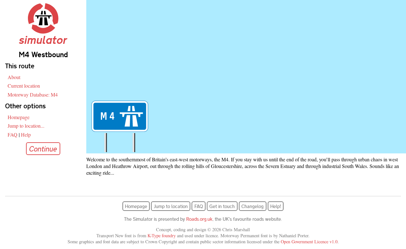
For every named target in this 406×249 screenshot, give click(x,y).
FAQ (12, 134)
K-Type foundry (161, 235)
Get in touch (222, 206)
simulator (43, 39)
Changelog (252, 206)
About (14, 77)
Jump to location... (26, 125)
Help (26, 134)
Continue (43, 148)
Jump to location (171, 206)
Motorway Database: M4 (33, 94)
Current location (24, 85)
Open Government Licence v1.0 (309, 242)
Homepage (18, 117)
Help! (275, 206)
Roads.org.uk (199, 219)
